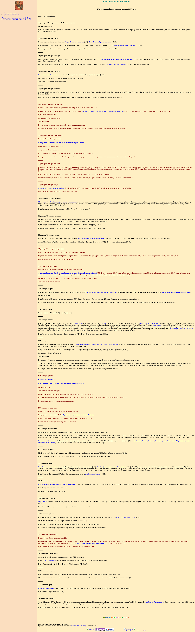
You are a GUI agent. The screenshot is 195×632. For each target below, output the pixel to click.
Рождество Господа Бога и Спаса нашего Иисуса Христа (61, 143)
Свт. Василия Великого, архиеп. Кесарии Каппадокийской (75, 273)
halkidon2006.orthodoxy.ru (79, 626)
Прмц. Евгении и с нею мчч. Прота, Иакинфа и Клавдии (103, 111)
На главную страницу (10, 13)
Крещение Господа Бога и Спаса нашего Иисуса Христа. (61, 383)
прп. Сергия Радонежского (154, 602)
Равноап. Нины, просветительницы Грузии (89, 543)
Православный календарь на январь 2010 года (16, 19)
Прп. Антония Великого (47, 588)
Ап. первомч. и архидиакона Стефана (51, 188)
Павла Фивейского (49, 560)
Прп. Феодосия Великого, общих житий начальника (57, 484)
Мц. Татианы (43, 501)
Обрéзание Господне (45, 273)
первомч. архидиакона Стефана (148, 323)
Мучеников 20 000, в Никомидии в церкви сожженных (57, 202)
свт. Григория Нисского (93, 474)
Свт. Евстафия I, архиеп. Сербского (180, 329)
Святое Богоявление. (47, 379)
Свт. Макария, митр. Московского (91, 238)
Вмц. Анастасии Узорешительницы (50, 75)
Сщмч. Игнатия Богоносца (74, 42)
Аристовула (157, 325)
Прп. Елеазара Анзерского (125, 517)
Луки (81, 323)
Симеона (103, 323)
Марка (75, 323)
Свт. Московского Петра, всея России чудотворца (115, 59)
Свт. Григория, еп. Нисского (48, 467)
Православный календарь (12, 15)
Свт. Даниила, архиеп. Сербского (125, 45)
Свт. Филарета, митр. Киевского (117, 64)
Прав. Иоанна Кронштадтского (100, 42)
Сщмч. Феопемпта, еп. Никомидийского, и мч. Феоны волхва (96, 344)
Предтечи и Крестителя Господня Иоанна (78, 415)
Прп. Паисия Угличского (47, 441)
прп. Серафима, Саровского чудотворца (175, 292)
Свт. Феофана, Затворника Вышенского (111, 467)
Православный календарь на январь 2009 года (16, 18)
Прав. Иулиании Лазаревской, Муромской (102, 292)
